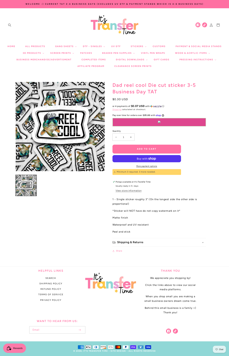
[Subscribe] (79, 330)
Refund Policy (51, 289)
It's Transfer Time (95, 351)
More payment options (146, 166)
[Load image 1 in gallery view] (26, 185)
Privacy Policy (50, 300)
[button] (9, 25)
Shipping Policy (50, 283)
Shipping (117, 109)
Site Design (118, 351)
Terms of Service (50, 294)
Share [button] (119, 251)
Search (50, 278)
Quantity (116, 131)
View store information (129, 190)
